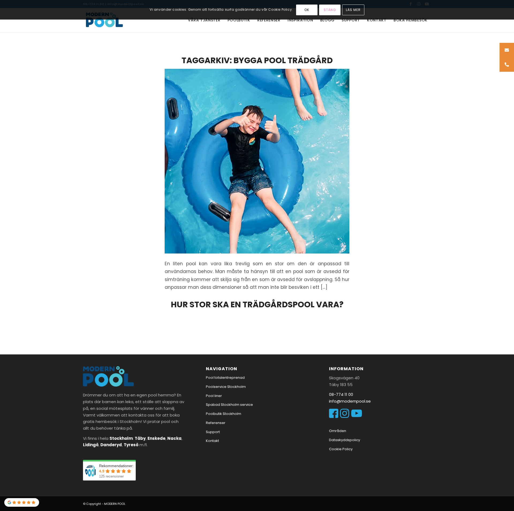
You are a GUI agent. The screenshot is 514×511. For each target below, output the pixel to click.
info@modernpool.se (350, 401)
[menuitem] (204, 20)
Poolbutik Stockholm (223, 413)
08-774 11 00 (341, 394)
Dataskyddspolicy (344, 439)
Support (213, 431)
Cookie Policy (341, 449)
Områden (337, 430)
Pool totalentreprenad (225, 377)
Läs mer (353, 9)
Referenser (215, 422)
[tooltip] (507, 50)
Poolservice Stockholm (226, 386)
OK (306, 9)
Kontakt (212, 440)
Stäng (330, 9)
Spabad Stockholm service (229, 404)
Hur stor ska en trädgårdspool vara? (257, 304)
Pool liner (214, 395)
